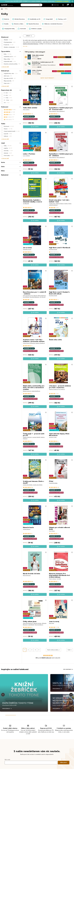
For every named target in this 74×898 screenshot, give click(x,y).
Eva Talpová (34, 295)
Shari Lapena (35, 56)
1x (57, 252)
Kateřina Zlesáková (40, 343)
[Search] (40, 5)
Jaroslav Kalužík (36, 437)
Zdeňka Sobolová (27, 437)
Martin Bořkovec (42, 295)
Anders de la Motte (27, 484)
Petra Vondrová (27, 295)
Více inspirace (67, 669)
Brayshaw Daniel (53, 249)
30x (58, 627)
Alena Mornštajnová (28, 623)
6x (31, 207)
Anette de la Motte (37, 484)
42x (32, 581)
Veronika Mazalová (34, 297)
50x (32, 487)
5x (57, 393)
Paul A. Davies (52, 579)
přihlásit (63, 762)
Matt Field (51, 623)
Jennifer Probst (53, 437)
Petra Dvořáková (39, 624)
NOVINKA (68, 57)
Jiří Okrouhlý (43, 297)
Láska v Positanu (37, 70)
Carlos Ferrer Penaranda (29, 343)
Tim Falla (59, 579)
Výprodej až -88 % (66, 73)
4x (31, 627)
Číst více (25, 46)
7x (57, 113)
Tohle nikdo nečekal (38, 55)
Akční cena (68, 71)
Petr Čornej (52, 531)
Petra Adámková (51, 65)
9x (31, 533)
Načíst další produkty (47, 78)
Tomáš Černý (52, 203)
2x (31, 441)
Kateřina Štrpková (53, 389)
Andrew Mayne (26, 529)
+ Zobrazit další (5, 66)
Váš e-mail (7, 759)
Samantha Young (27, 249)
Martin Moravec (27, 575)
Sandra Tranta (67, 203)
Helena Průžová (60, 203)
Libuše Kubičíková (35, 391)
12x (32, 113)
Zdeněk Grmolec (37, 623)
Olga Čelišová (43, 65)
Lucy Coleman (35, 71)
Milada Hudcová (27, 391)
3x (57, 160)
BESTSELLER (61, 57)
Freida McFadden (53, 483)
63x (58, 487)
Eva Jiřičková (26, 297)
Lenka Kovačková (53, 205)
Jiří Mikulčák (26, 203)
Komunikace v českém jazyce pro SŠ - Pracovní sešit (43, 62)
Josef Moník (31, 624)
